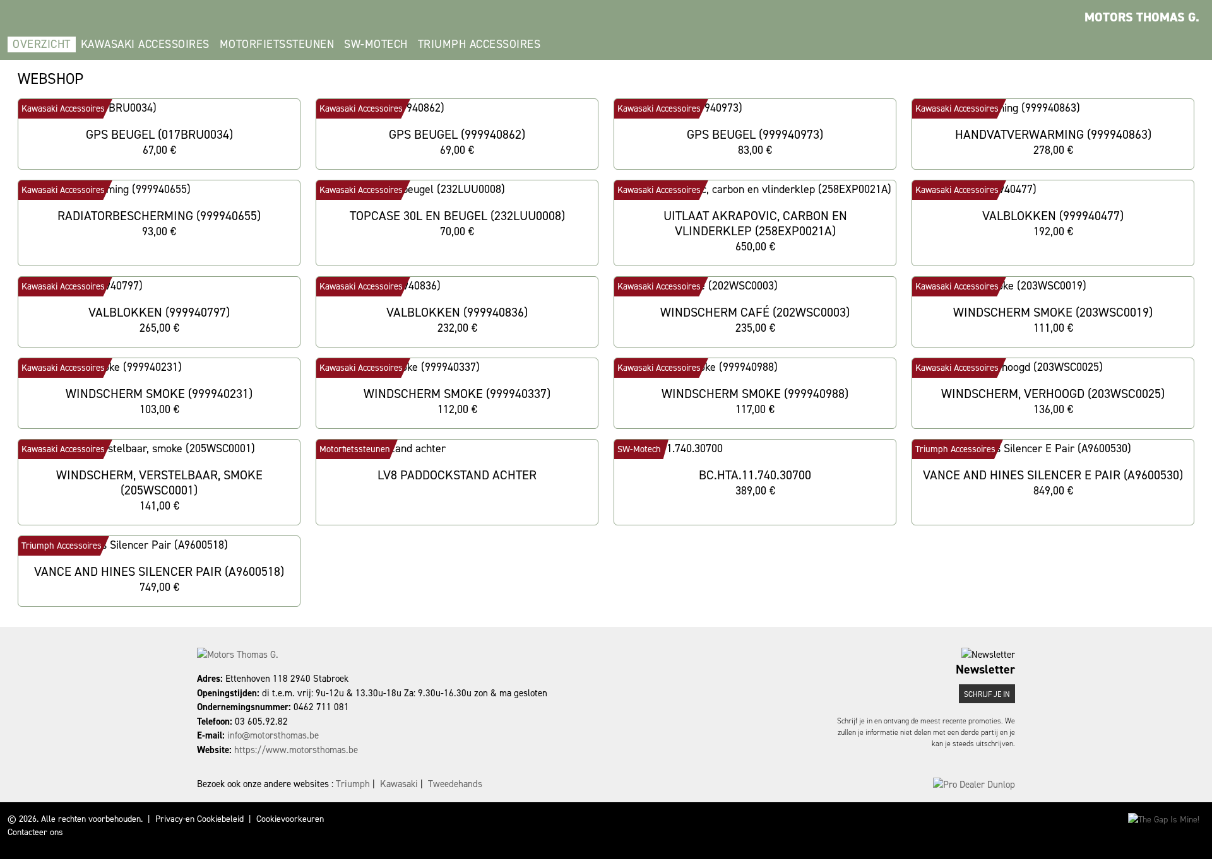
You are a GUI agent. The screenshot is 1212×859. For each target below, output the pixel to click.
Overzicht (42, 44)
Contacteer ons (35, 832)
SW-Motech (376, 44)
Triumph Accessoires (479, 44)
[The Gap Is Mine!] (1163, 819)
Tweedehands (455, 784)
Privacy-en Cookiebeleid (199, 819)
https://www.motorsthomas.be (296, 750)
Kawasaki (399, 784)
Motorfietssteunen (277, 44)
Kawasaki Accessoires (145, 44)
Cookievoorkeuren (290, 819)
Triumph (353, 784)
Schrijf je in (987, 694)
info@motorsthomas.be (273, 735)
